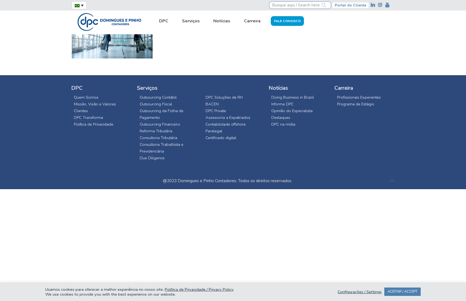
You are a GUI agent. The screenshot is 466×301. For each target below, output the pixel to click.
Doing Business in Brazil (292, 97)
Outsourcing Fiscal (156, 104)
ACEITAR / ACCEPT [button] (402, 291)
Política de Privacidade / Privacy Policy (199, 289)
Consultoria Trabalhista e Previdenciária (161, 148)
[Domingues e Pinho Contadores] (109, 21)
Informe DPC (282, 104)
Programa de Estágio (355, 104)
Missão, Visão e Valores (95, 104)
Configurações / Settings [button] (360, 291)
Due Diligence (152, 158)
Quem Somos (86, 97)
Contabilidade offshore (225, 124)
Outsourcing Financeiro (160, 124)
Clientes (81, 110)
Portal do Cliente (350, 5)
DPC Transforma (88, 117)
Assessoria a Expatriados (227, 117)
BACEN (212, 104)
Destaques (280, 117)
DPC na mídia (283, 124)
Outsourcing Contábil (158, 97)
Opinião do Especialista (292, 110)
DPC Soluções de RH (224, 97)
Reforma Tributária (156, 131)
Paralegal (213, 131)
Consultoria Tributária (158, 137)
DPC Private (215, 110)
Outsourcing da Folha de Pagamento (161, 114)
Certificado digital (220, 137)
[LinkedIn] (373, 5)
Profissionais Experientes (359, 97)
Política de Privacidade (93, 124)
